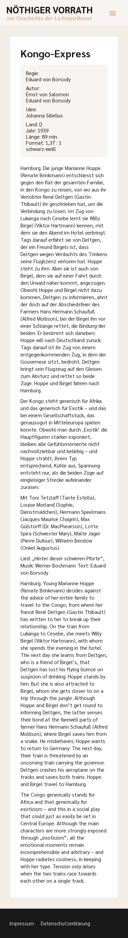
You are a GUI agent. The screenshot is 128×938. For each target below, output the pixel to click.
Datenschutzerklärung (65, 923)
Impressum (21, 923)
